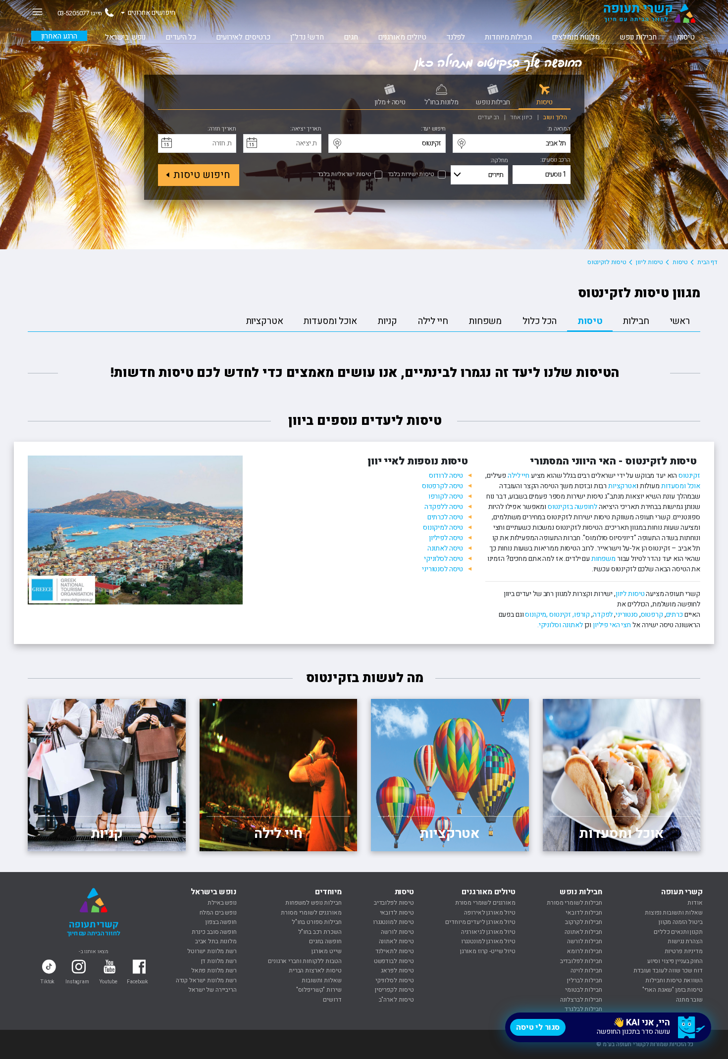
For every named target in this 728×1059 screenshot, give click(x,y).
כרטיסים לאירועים (243, 37)
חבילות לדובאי (584, 912)
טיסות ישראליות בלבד (344, 175)
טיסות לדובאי (397, 912)
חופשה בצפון (221, 922)
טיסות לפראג (397, 970)
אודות (694, 902)
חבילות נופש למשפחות (313, 902)
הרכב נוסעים (556, 160)
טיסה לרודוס (446, 475)
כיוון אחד (521, 117)
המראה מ (559, 129)
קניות (387, 321)
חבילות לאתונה (583, 931)
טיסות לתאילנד (394, 951)
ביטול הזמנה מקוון (681, 922)
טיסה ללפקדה (443, 507)
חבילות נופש (638, 37)
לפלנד (455, 37)
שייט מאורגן (326, 951)
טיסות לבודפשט (394, 961)
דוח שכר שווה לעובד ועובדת (668, 970)
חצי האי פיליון (612, 625)
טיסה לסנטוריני (442, 569)
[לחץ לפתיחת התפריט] (37, 11)
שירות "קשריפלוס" (319, 989)
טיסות (686, 37)
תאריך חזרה (222, 129)
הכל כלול (539, 321)
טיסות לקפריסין (394, 989)
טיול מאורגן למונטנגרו (488, 941)
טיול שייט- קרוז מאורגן (488, 951)
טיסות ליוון (630, 594)
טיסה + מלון (390, 102)
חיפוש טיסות (201, 175)
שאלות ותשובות (321, 980)
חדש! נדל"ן (307, 37)
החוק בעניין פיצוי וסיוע (675, 961)
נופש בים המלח (218, 912)
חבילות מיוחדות (508, 37)
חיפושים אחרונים (151, 12)
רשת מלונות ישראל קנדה (206, 980)
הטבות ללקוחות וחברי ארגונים (304, 961)
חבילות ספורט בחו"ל (316, 922)
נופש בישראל (125, 37)
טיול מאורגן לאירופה (489, 912)
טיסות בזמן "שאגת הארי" (672, 989)
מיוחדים (328, 892)
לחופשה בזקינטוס (572, 507)
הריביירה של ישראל (212, 989)
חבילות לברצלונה (581, 999)
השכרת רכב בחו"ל (320, 931)
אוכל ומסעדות (330, 321)
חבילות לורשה (584, 941)
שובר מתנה (689, 999)
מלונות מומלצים (576, 37)
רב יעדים (489, 117)
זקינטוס (688, 475)
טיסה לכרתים (445, 517)
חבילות (636, 321)
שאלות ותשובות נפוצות (673, 912)
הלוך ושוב (554, 117)
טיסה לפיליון (445, 538)
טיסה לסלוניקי (443, 558)
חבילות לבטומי (583, 989)
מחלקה (499, 161)
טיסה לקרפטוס (442, 486)
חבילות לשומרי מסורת (574, 902)
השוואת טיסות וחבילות (673, 980)
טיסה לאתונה (445, 548)
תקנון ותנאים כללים (678, 931)
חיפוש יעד (434, 129)
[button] (608, 1027)
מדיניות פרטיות (684, 951)
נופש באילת (222, 902)
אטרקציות (264, 321)
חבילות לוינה (586, 970)
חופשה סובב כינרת (214, 931)
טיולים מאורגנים (402, 37)
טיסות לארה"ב (396, 999)
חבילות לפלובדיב (581, 961)
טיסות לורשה (397, 931)
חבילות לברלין (584, 980)
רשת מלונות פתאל (214, 970)
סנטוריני (627, 614)
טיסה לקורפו (445, 496)
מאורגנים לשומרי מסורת (485, 902)
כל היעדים (180, 37)
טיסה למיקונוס (443, 527)
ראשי (680, 321)
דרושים (332, 999)
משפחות (485, 321)
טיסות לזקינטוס (606, 262)
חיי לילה (433, 321)
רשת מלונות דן (219, 961)
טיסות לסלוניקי (394, 980)
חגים (351, 37)
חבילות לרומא (584, 951)
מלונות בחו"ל (441, 102)
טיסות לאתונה (396, 941)
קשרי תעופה (682, 892)
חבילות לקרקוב (583, 922)
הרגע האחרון (59, 36)
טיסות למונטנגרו (393, 922)
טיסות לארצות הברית (315, 970)
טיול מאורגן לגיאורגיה (488, 931)
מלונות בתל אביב (216, 941)
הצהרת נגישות (685, 941)
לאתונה (573, 625)
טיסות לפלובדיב (394, 902)
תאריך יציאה (306, 129)
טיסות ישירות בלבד (411, 175)
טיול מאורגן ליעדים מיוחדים (480, 922)
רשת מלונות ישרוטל (212, 951)
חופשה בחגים (325, 941)
